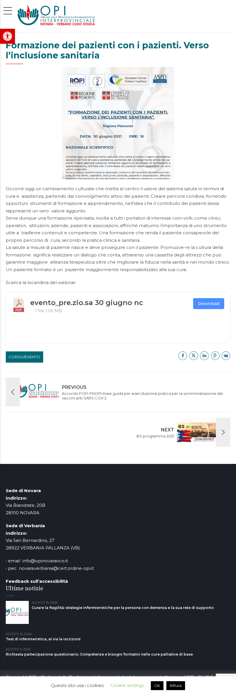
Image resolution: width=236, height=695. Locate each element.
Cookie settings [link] (127, 685)
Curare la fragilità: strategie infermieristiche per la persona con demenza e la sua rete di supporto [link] (123, 607)
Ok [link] (157, 685)
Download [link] (208, 303)
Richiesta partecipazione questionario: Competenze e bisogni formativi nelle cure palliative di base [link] (99, 654)
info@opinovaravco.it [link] (45, 560)
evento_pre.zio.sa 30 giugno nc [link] (86, 302)
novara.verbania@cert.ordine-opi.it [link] (56, 568)
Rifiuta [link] (176, 685)
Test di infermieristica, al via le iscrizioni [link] (43, 639)
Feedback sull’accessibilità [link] (37, 581)
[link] (7, 36)
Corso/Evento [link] (24, 357)
